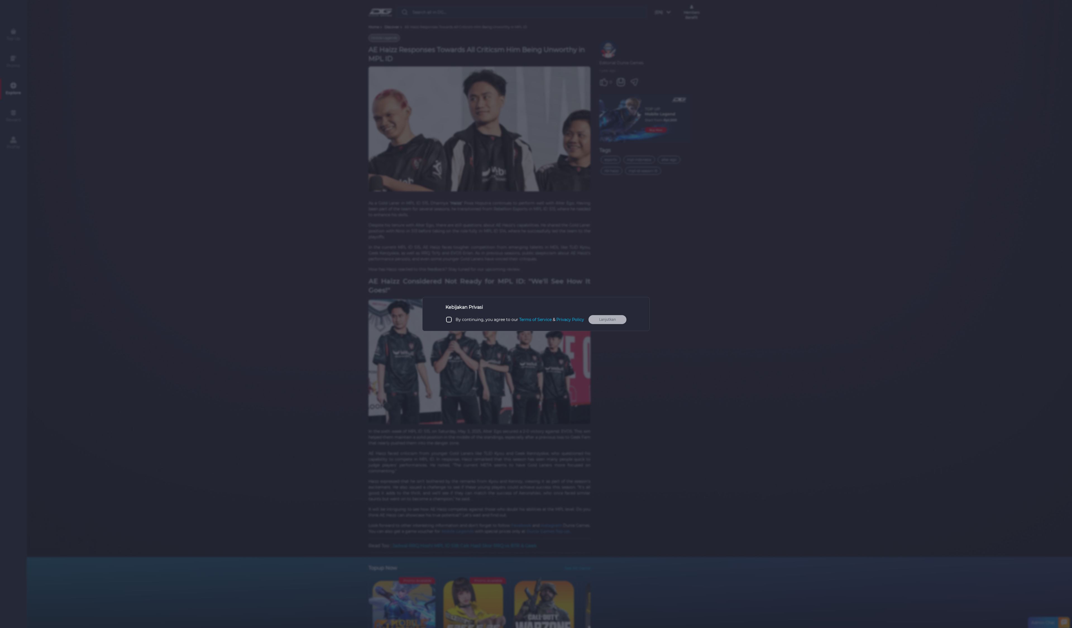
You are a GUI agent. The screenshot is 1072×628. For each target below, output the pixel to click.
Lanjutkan (607, 319)
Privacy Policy (570, 319)
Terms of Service (535, 319)
